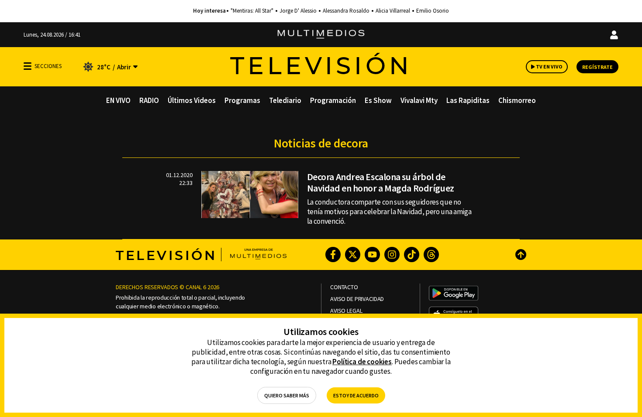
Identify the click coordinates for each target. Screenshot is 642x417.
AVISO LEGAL (346, 310)
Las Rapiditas (468, 100)
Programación (333, 100)
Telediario (285, 100)
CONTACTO (344, 287)
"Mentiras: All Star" (252, 10)
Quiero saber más (286, 395)
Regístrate (597, 67)
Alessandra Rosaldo (346, 10)
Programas (242, 100)
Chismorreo (517, 100)
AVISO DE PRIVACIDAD (357, 299)
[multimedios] (321, 35)
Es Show (378, 100)
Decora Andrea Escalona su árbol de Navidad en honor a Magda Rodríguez (380, 182)
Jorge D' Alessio (298, 10)
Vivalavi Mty (419, 100)
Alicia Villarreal (393, 10)
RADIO (149, 100)
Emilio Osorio (432, 10)
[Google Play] (453, 294)
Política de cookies (362, 361)
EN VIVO (118, 100)
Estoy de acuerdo (356, 395)
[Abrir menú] (27, 66)
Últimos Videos (192, 100)
